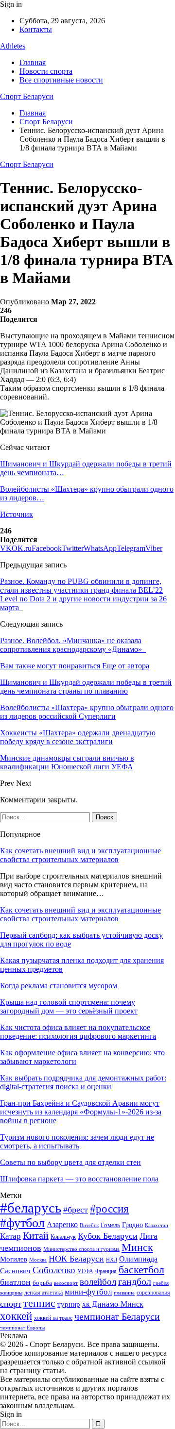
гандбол (134, 1281)
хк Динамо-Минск (112, 1304)
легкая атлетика (43, 1292)
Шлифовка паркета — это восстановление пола (79, 1179)
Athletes (12, 46)
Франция (106, 1271)
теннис (39, 1303)
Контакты (35, 29)
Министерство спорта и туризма (81, 1249)
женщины (11, 1293)
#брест (75, 1209)
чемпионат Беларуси (117, 1316)
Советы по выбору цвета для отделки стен (70, 1162)
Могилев (13, 1259)
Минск (137, 1247)
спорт (10, 1304)
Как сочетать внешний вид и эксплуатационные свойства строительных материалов (80, 855)
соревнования (153, 1292)
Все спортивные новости (61, 80)
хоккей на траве (53, 1317)
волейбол (98, 1282)
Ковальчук (63, 1237)
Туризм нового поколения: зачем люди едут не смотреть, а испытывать (77, 1141)
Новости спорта (45, 71)
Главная (32, 62)
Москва (38, 1260)
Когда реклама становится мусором (58, 985)
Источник (16, 514)
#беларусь (30, 1207)
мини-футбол (88, 1291)
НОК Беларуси (76, 1258)
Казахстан (156, 1225)
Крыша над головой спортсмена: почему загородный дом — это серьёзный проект (69, 1006)
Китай (36, 1235)
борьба (42, 1282)
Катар (10, 1236)
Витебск (89, 1225)
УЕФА (85, 1271)
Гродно (132, 1225)
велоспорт (66, 1283)
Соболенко (54, 1270)
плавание (124, 1293)
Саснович (15, 1271)
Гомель (110, 1225)
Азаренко (62, 1224)
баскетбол (141, 1270)
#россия (109, 1208)
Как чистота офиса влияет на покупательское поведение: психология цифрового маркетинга (78, 1031)
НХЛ (111, 1260)
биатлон (15, 1282)
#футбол (22, 1223)
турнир (68, 1304)
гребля (161, 1283)
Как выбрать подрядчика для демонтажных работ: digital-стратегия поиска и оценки (83, 1082)
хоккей (16, 1316)
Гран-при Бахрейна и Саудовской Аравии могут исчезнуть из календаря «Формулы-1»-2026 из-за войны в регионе (80, 1112)
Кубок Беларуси (108, 1236)
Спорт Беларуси (26, 96)
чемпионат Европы (22, 1327)
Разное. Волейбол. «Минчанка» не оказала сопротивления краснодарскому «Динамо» (73, 644)
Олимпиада (138, 1259)
